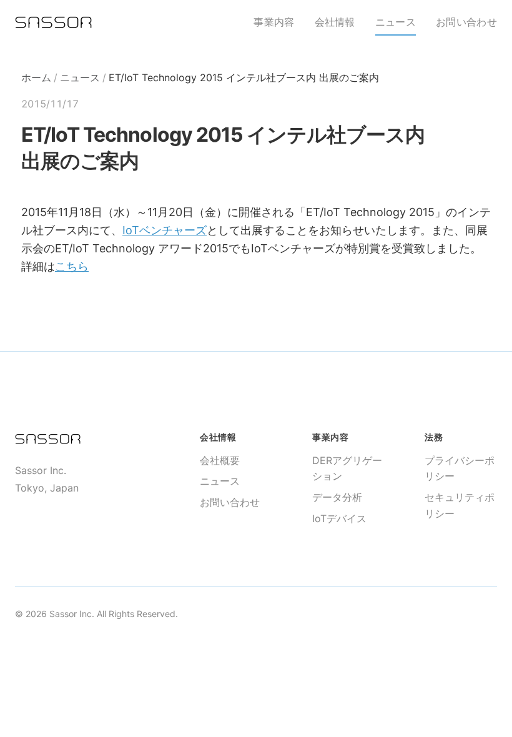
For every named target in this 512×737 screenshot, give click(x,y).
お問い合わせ (466, 22)
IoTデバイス (339, 518)
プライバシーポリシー (460, 468)
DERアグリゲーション (347, 468)
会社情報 (335, 22)
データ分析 (337, 497)
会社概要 (220, 460)
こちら (72, 266)
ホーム (36, 77)
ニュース (395, 22)
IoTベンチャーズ (164, 230)
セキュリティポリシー (460, 505)
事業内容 (274, 22)
